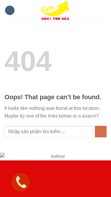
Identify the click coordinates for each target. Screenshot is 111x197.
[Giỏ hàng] (104, 10)
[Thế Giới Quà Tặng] (55, 10)
